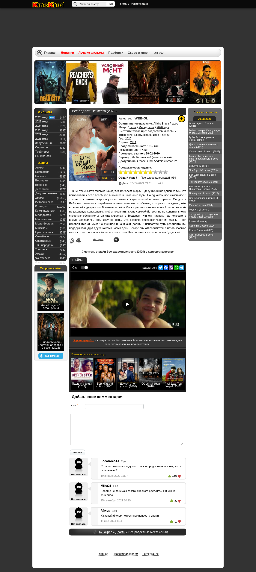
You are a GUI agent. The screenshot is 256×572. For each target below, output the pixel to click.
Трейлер (78, 259)
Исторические (44, 202)
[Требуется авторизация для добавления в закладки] (181, 118)
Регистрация (139, 3)
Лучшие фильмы (91, 52)
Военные (41, 184)
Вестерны (41, 180)
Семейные (42, 236)
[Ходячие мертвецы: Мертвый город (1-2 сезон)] (50, 82)
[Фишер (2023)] (174, 82)
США (133, 142)
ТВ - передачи (44, 245)
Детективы (42, 189)
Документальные (46, 193)
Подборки (115, 52)
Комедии (40, 206)
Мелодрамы (146, 127)
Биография (42, 171)
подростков (155, 131)
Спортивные (43, 240)
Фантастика (42, 258)
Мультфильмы (44, 223)
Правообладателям (125, 553)
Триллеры (41, 249)
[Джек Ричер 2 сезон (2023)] (81, 82)
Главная (50, 52)
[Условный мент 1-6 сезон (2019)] (112, 82)
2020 (128, 138)
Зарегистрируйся (83, 340)
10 (165, 172)
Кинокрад (105, 532)
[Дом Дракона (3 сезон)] (143, 82)
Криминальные (45, 210)
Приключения (44, 232)
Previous (40, 82)
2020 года (163, 127)
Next (215, 82)
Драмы (132, 127)
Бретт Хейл (140, 149)
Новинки (67, 52)
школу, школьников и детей (151, 134)
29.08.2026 (204, 118)
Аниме (39, 167)
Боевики (40, 176)
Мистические (43, 219)
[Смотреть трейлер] (127, 304)
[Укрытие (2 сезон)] (205, 82)
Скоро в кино (138, 52)
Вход (123, 3)
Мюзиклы (41, 227)
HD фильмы (43, 155)
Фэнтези (40, 262)
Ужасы (39, 253)
